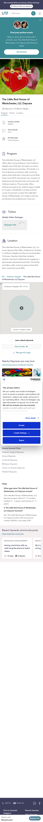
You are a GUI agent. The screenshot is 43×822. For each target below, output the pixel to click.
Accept (21, 425)
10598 (25, 286)
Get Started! (22, 52)
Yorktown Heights (14, 276)
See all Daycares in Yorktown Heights (17, 364)
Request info (35, 818)
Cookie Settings (20, 433)
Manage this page (23, 352)
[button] (22, 305)
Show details (30, 418)
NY (3, 276)
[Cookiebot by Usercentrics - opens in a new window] (30, 379)
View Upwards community (13, 534)
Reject (21, 440)
